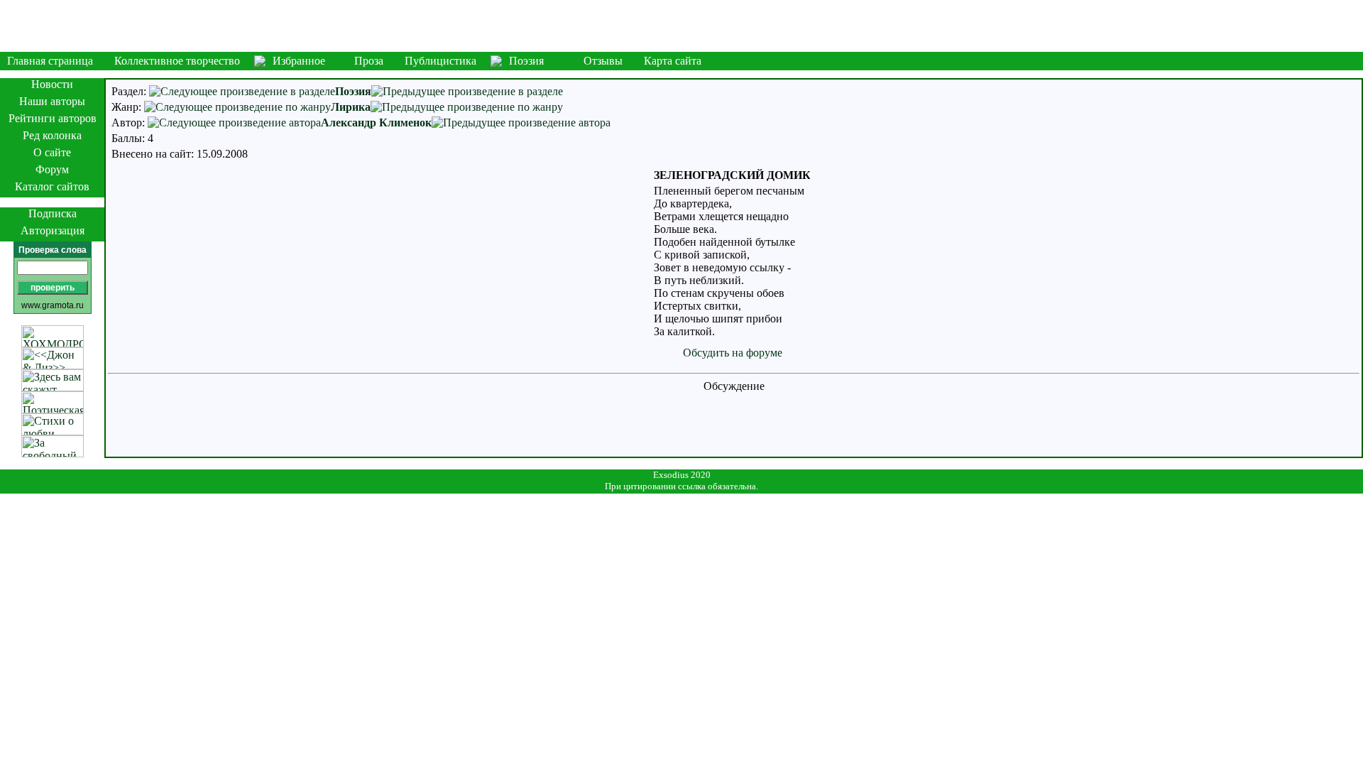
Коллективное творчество (177, 61)
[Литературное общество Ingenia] (681, 26)
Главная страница (50, 61)
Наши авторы (52, 101)
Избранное (299, 61)
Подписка (52, 213)
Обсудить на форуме (732, 353)
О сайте (52, 152)
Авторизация (52, 230)
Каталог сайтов (52, 186)
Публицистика (440, 61)
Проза (368, 61)
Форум (52, 169)
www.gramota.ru (52, 305)
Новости (52, 84)
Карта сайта (672, 61)
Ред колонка (52, 135)
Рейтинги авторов (53, 118)
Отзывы (603, 61)
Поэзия (526, 61)
